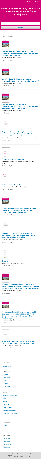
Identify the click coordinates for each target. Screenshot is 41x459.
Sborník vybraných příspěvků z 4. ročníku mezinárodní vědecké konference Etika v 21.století (20, 80)
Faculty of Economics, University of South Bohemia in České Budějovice (20, 11)
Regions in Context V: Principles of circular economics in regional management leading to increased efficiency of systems (19, 236)
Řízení (5, 401)
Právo (4, 398)
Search (20, 27)
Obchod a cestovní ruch (10, 413)
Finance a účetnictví (9, 407)
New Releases (7, 366)
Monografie (6, 378)
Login (36, 1)
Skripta (5, 380)
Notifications (6, 447)
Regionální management (10, 395)
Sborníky (5, 383)
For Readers (6, 439)
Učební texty (6, 386)
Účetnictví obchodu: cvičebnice (13, 159)
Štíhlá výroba (6, 261)
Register (29, 1)
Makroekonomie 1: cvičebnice (12, 185)
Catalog (17, 19)
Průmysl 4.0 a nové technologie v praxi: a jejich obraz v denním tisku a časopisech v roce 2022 (18, 342)
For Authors (6, 442)
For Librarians (7, 444)
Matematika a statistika (9, 410)
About (25, 19)
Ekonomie (6, 404)
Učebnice (6, 375)
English (5, 426)
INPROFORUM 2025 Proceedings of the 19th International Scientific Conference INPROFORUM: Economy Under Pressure (20, 54)
